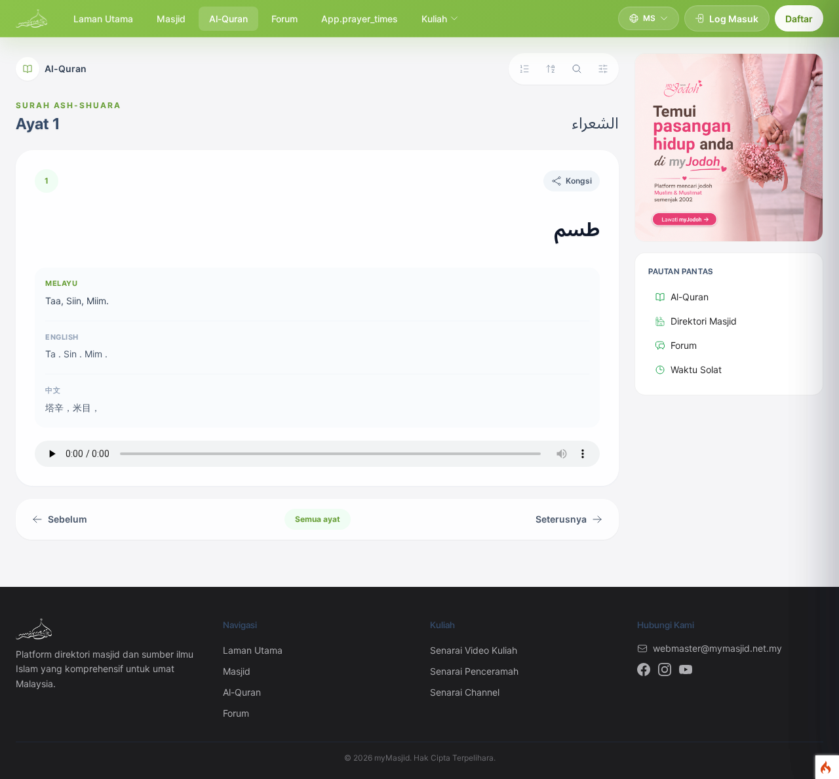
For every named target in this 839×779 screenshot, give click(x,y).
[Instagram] (664, 669)
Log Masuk (733, 18)
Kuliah (434, 18)
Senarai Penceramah (474, 671)
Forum (284, 18)
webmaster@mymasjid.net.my (717, 648)
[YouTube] (685, 669)
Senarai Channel (464, 692)
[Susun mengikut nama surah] (550, 69)
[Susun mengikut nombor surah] (524, 69)
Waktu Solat (696, 369)
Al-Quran (228, 18)
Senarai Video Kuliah (473, 650)
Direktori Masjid (704, 321)
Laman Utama (103, 18)
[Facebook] (643, 669)
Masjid (171, 18)
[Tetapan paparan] (603, 69)
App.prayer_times (359, 18)
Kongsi (579, 181)
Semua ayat (317, 519)
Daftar (799, 18)
